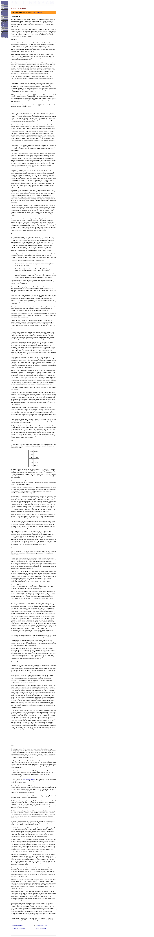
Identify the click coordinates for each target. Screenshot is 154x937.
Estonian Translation (41, 925)
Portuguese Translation (18, 928)
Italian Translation (41, 928)
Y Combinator (38, 12)
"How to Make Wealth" (28, 779)
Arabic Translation (17, 925)
